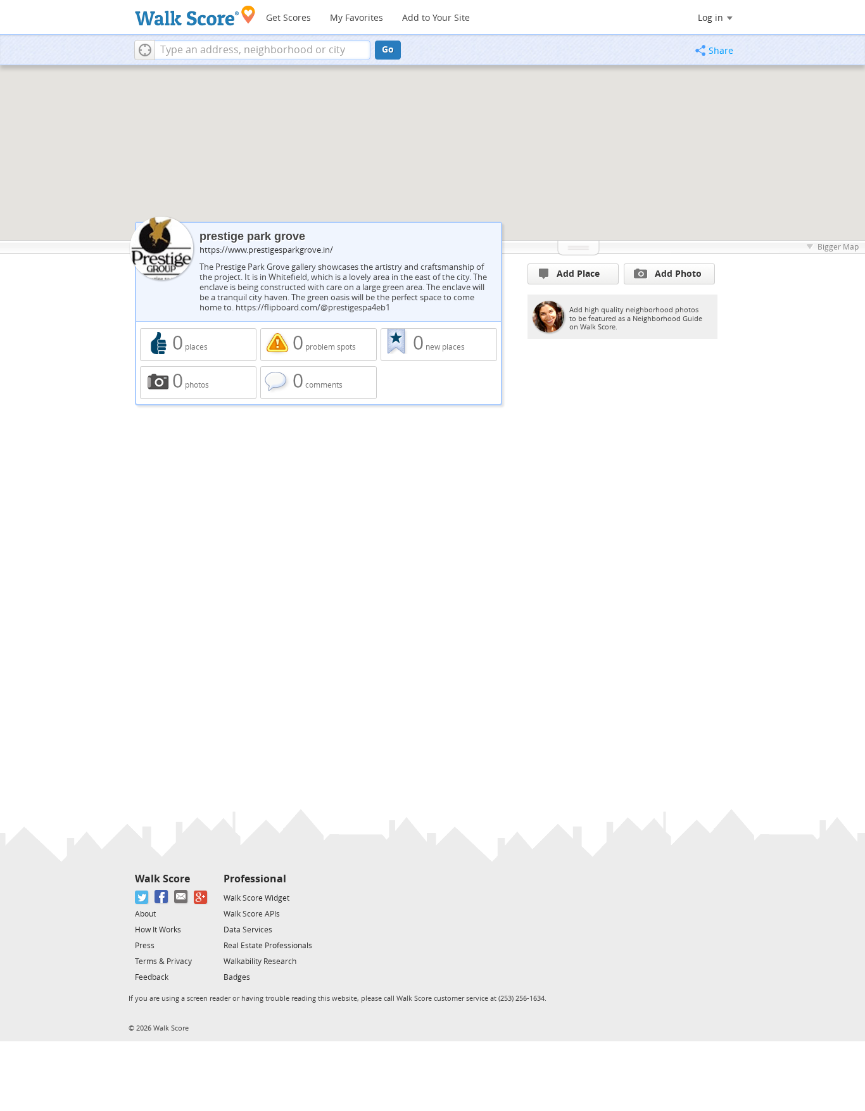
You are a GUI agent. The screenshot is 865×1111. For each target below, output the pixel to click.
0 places (198, 344)
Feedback (151, 977)
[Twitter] (142, 897)
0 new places (438, 344)
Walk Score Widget (256, 898)
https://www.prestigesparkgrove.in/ (266, 250)
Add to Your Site (436, 18)
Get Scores (288, 18)
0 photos (198, 382)
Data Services (248, 929)
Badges (237, 977)
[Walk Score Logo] (195, 15)
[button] (144, 50)
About (145, 914)
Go (388, 49)
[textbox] (262, 50)
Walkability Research (260, 961)
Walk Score (162, 879)
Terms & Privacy (163, 961)
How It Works (158, 929)
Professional (255, 879)
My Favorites (356, 18)
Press (145, 945)
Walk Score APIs (252, 914)
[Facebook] (162, 897)
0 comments (318, 382)
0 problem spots (318, 344)
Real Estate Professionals (268, 945)
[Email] (181, 897)
